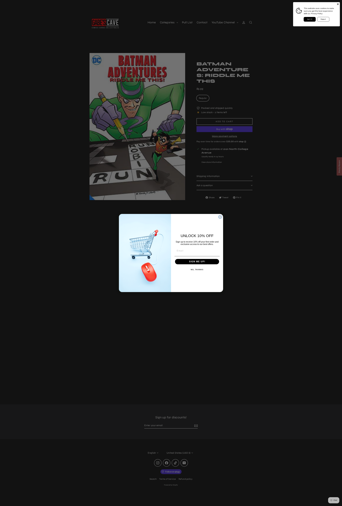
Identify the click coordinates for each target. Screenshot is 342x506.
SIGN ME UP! (197, 261)
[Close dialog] (220, 216)
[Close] (338, 4)
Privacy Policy (316, 13)
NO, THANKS (197, 270)
